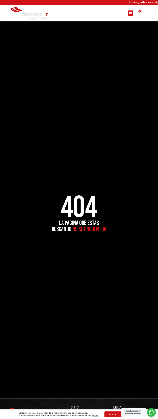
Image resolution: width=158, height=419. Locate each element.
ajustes (94, 415)
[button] (130, 13)
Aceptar (113, 414)
